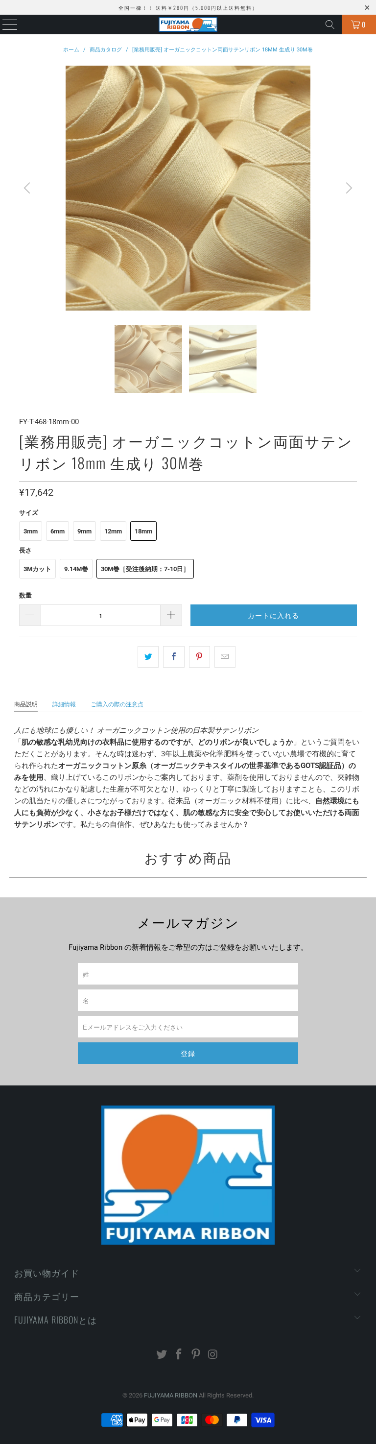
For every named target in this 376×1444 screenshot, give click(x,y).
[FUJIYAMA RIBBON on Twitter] (162, 1355)
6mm (57, 531)
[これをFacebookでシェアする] (173, 657)
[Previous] (28, 188)
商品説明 (26, 704)
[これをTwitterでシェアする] (148, 657)
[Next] (347, 188)
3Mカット (37, 569)
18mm (143, 531)
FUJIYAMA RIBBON (170, 1395)
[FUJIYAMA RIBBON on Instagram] (213, 1355)
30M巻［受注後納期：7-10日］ (145, 569)
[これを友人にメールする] (224, 657)
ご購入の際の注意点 (117, 704)
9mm (84, 531)
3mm (31, 531)
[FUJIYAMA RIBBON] (188, 24)
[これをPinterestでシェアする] (199, 657)
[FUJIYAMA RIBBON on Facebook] (179, 1355)
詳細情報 (64, 704)
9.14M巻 (76, 569)
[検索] (330, 24)
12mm (113, 531)
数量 (25, 595)
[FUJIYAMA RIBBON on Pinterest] (196, 1355)
